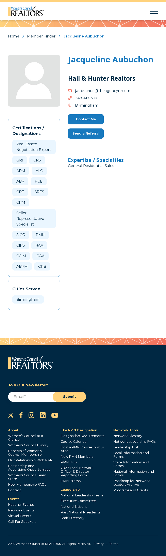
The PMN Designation (79, 430)
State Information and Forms (131, 464)
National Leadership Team (82, 495)
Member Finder (41, 36)
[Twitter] (11, 415)
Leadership (70, 490)
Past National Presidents (80, 512)
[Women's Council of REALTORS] (26, 11)
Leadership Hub (126, 447)
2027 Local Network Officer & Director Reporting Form (77, 471)
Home (13, 36)
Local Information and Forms (131, 455)
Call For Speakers (22, 522)
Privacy (98, 544)
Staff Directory (72, 518)
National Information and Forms (133, 473)
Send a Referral (85, 133)
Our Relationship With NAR (30, 460)
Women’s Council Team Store (27, 477)
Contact (14, 490)
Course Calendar (74, 442)
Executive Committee (78, 501)
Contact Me (86, 119)
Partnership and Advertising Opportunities (29, 468)
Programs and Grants (130, 490)
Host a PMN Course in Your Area (82, 449)
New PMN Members (77, 457)
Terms (113, 544)
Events (13, 499)
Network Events (21, 510)
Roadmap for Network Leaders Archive (131, 482)
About (13, 430)
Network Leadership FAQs (134, 442)
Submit (69, 397)
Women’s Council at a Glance (25, 438)
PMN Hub (69, 462)
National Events (21, 505)
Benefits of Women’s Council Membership (25, 453)
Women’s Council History (28, 445)
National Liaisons (74, 507)
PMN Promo (71, 481)
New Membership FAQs (27, 484)
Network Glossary (127, 436)
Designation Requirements (82, 436)
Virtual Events (19, 516)
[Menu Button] (154, 11)
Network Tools (125, 430)
